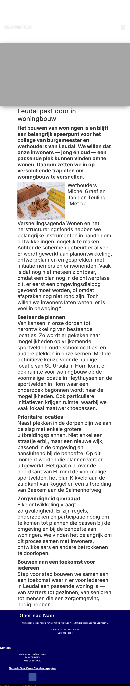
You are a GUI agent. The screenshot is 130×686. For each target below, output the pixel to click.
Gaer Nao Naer (19, 27)
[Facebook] (32, 677)
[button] (123, 27)
